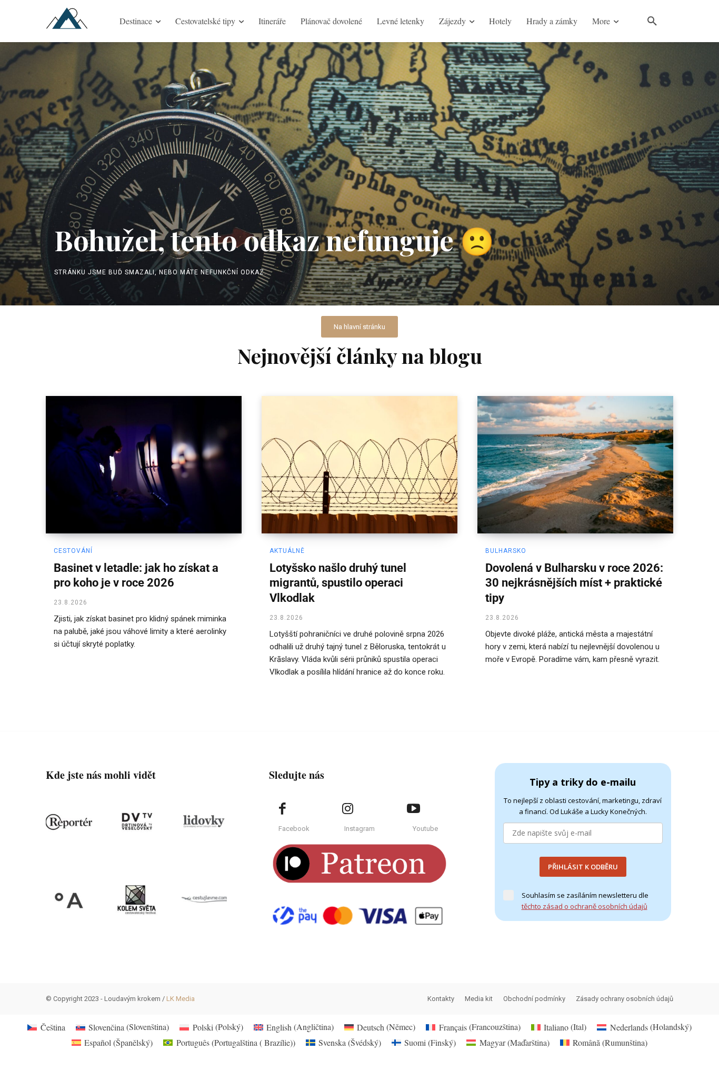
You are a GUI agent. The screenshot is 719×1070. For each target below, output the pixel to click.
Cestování (73, 551)
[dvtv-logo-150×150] (136, 822)
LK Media (180, 999)
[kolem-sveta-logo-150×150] (136, 900)
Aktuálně (287, 551)
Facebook (293, 829)
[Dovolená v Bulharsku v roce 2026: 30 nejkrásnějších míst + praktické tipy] (575, 464)
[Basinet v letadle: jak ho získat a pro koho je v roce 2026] (144, 464)
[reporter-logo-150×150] (69, 822)
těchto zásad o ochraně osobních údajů (584, 906)
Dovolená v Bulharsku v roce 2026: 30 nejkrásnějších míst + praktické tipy (574, 583)
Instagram (359, 829)
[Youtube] (413, 809)
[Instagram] (348, 809)
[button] (652, 21)
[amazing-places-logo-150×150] (69, 900)
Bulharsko (505, 551)
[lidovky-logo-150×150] (204, 822)
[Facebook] (282, 809)
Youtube (425, 829)
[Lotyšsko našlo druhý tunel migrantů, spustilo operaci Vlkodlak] (359, 464)
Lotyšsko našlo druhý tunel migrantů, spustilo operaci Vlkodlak (337, 583)
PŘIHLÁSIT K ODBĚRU (583, 866)
